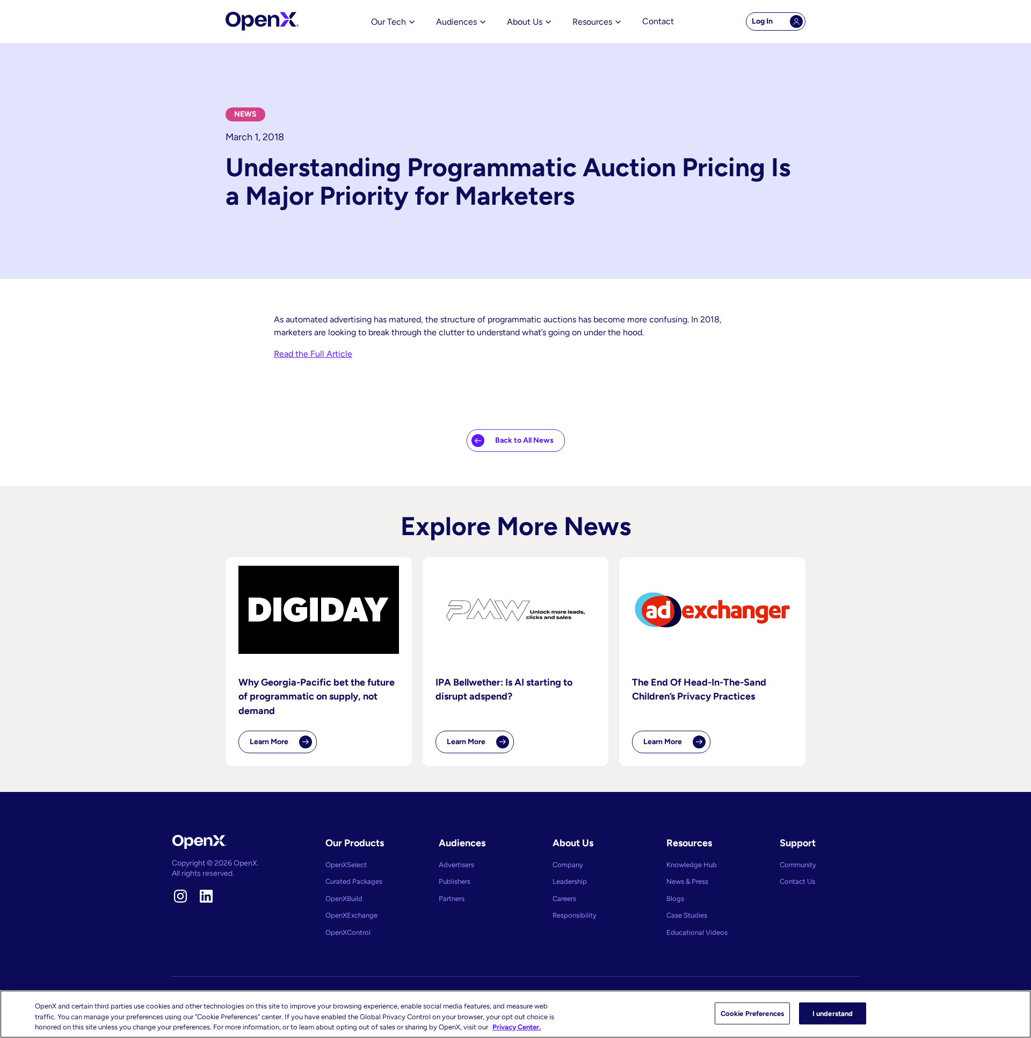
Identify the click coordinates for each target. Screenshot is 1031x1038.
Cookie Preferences (752, 1013)
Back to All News (524, 440)
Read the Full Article (313, 354)
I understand (832, 1013)
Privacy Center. (516, 1027)
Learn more (283, 745)
